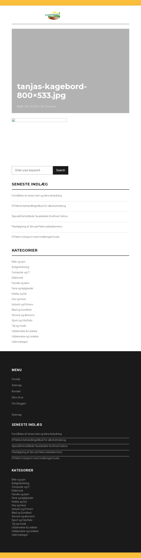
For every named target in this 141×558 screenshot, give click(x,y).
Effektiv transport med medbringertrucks (35, 236)
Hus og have (19, 299)
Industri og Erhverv (22, 304)
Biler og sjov (19, 261)
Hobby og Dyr (19, 293)
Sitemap (17, 385)
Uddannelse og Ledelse (25, 336)
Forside (16, 379)
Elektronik (17, 277)
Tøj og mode (19, 325)
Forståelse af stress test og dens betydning (37, 195)
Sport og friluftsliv (22, 320)
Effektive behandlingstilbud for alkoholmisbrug (39, 205)
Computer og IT (21, 272)
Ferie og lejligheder (22, 288)
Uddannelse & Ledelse (24, 331)
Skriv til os (17, 397)
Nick (20, 106)
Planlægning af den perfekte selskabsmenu (37, 226)
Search (60, 170)
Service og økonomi (23, 315)
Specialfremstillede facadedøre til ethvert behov (40, 216)
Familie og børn (20, 283)
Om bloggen (19, 403)
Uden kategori (20, 341)
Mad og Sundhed (21, 309)
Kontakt (16, 391)
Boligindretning (20, 267)
